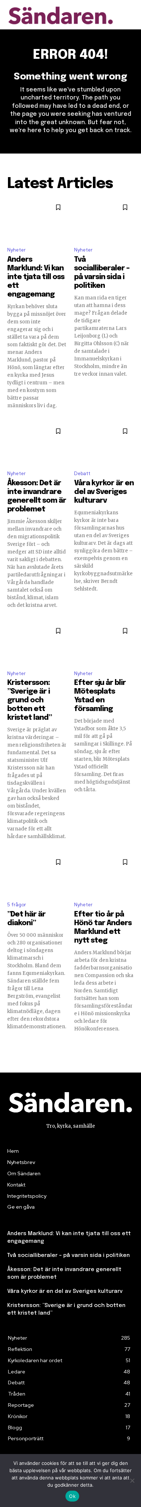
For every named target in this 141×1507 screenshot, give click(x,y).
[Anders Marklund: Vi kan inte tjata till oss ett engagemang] (37, 220)
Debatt (82, 473)
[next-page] (129, 1045)
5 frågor (16, 905)
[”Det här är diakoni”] (37, 874)
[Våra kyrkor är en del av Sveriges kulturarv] (104, 443)
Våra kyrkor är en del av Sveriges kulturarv (104, 492)
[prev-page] (11, 1045)
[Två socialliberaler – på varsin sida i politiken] (104, 220)
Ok (72, 1496)
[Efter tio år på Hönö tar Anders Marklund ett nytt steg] (104, 874)
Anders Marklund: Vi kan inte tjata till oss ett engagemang (35, 277)
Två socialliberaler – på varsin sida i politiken (68, 1255)
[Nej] (132, 1480)
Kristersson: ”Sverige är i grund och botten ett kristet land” (29, 700)
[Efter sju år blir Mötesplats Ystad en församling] (104, 643)
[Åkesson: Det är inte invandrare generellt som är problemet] (37, 443)
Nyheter (16, 250)
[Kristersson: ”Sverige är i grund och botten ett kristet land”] (37, 643)
